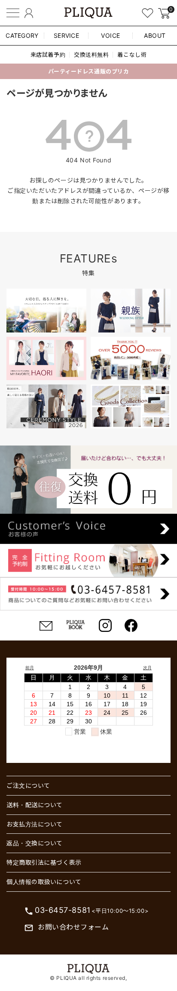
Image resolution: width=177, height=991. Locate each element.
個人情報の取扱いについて (44, 881)
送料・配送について (34, 804)
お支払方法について (34, 824)
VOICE (110, 35)
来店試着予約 (48, 54)
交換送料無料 (91, 54)
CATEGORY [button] (22, 35)
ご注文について (28, 785)
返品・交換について (34, 843)
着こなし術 (131, 54)
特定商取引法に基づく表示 (44, 862)
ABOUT (155, 35)
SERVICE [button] (66, 35)
